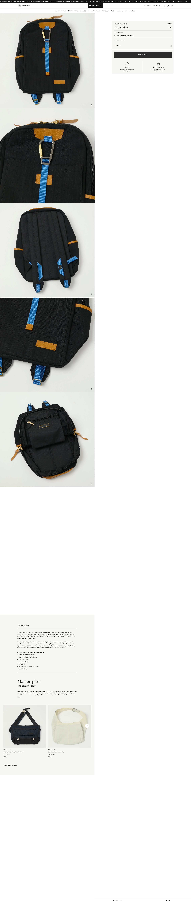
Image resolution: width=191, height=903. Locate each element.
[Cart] (172, 5)
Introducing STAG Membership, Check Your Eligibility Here (72, 1)
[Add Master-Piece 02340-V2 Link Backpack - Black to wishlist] (170, 45)
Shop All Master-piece (10, 765)
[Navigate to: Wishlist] (160, 5)
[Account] (168, 5)
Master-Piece (121, 27)
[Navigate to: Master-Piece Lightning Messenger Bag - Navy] (24, 731)
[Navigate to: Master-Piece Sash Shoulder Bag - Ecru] (69, 731)
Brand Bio (168, 900)
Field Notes (116, 900)
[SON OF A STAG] (95, 5)
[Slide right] (87, 726)
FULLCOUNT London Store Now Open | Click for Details (108, 1)
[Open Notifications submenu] (164, 5)
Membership (26, 5)
